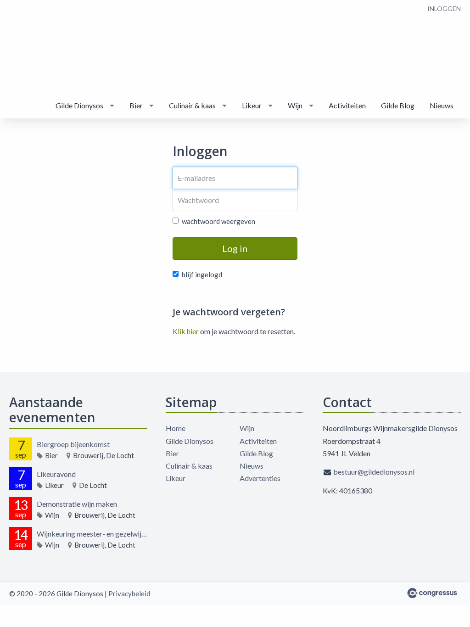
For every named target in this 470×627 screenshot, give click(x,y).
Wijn (295, 105)
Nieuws (441, 105)
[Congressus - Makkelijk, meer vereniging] (432, 593)
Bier (136, 105)
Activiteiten (347, 105)
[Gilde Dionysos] (36, 47)
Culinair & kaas (192, 105)
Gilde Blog (397, 105)
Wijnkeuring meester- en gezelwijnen (92, 533)
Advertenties (260, 478)
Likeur (252, 105)
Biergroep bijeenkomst (73, 444)
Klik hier (186, 331)
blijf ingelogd (202, 274)
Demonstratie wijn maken (77, 503)
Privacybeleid (129, 593)
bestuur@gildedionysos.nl (373, 471)
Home (175, 428)
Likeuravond (56, 474)
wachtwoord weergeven (218, 221)
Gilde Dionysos (79, 105)
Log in (234, 248)
